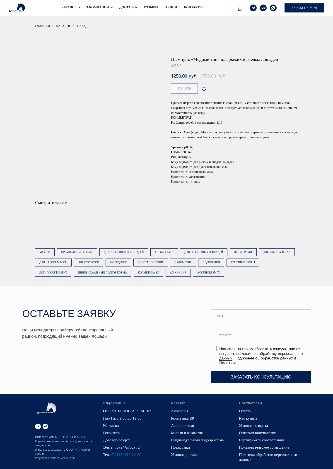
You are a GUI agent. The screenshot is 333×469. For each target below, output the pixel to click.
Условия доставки (185, 454)
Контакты (193, 7)
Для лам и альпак (276, 252)
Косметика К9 (148, 272)
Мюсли (44, 252)
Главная (42, 26)
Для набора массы (53, 262)
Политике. (228, 363)
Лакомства (183, 262)
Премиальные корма (77, 252)
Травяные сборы (243, 262)
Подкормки (211, 262)
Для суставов (88, 262)
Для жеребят (243, 252)
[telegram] (253, 8)
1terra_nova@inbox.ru (121, 447)
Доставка (128, 7)
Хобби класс (164, 252)
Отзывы (151, 7)
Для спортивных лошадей (124, 252)
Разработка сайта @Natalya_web (55, 458)
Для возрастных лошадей (203, 252)
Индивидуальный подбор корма (102, 272)
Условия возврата (253, 425)
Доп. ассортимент (53, 272)
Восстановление (151, 262)
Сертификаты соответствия (261, 440)
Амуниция (178, 272)
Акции (171, 7)
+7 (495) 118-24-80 (125, 454)
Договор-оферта (116, 440)
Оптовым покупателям (257, 433)
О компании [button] (98, 7)
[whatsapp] (273, 8)
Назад (82, 26)
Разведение (118, 262)
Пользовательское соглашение (264, 447)
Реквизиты (111, 433)
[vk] (263, 8)
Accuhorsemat (208, 272)
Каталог (69, 7)
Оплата (245, 411)
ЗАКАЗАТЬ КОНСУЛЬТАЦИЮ (261, 376)
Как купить (248, 418)
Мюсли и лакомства (187, 433)
